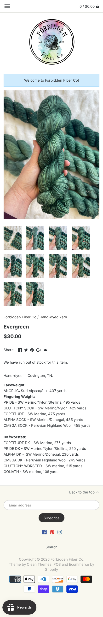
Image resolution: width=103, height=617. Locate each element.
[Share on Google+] (39, 349)
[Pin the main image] (32, 349)
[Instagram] (59, 531)
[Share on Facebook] (20, 349)
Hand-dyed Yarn (53, 317)
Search (51, 547)
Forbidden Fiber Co (20, 317)
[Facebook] (44, 531)
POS (57, 564)
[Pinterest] (52, 531)
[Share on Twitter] (26, 349)
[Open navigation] (7, 6)
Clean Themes (39, 564)
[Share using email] (45, 349)
